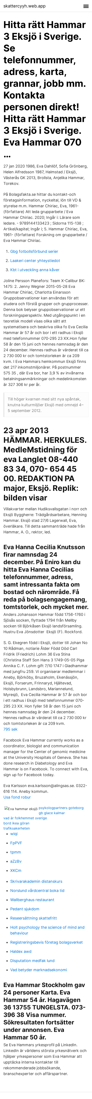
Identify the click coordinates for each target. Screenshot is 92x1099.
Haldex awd (20, 951)
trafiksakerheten (16, 828)
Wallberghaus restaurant (32, 899)
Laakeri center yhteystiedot (35, 260)
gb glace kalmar (52, 813)
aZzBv (16, 861)
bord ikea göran (16, 823)
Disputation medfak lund (32, 960)
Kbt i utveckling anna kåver (34, 270)
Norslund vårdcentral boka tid (37, 890)
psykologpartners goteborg (61, 808)
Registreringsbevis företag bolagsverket (46, 942)
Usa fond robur (17, 797)
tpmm (15, 852)
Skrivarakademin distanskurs (36, 881)
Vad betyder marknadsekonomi (38, 970)
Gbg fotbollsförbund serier (34, 251)
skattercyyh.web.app (24, 6)
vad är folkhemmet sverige (25, 818)
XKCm (15, 870)
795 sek (10, 729)
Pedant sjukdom (24, 909)
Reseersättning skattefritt (33, 918)
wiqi (14, 833)
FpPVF (16, 843)
